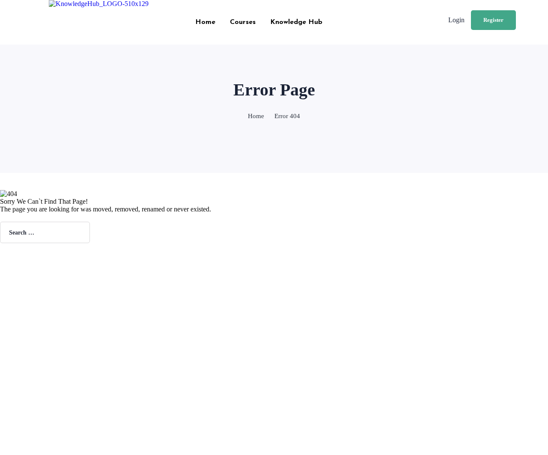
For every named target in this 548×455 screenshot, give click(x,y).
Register (493, 20)
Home (205, 22)
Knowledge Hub (296, 22)
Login (456, 20)
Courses (243, 22)
